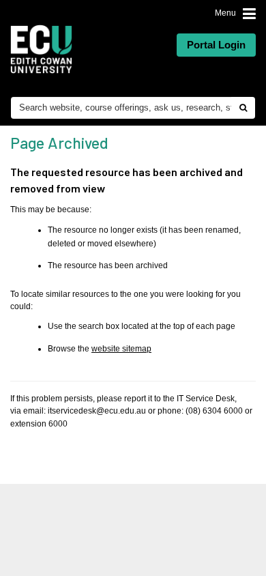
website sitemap (121, 349)
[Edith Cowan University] (41, 49)
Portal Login (216, 45)
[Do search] (242, 108)
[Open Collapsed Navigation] (249, 14)
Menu (225, 13)
